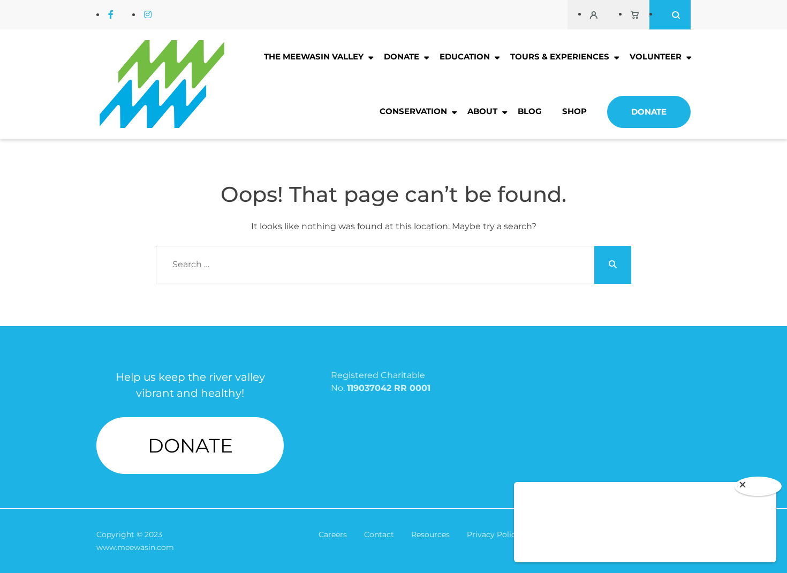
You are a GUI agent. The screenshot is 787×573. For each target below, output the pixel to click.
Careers (333, 534)
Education (465, 56)
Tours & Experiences (559, 56)
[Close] (758, 486)
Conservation (413, 111)
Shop (574, 111)
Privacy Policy (493, 534)
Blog (530, 111)
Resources (430, 534)
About (482, 111)
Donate (401, 56)
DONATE (190, 445)
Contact (379, 534)
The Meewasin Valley (314, 56)
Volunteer (656, 56)
